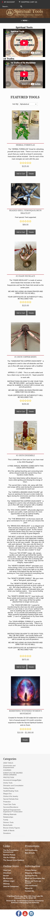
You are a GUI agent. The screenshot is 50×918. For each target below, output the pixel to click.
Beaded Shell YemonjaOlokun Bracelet (25, 211)
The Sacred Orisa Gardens (13, 860)
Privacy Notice (30, 870)
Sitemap (6, 884)
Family (5, 820)
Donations (7, 833)
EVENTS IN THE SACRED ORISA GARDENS (13, 774)
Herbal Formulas (25, 145)
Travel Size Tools (9, 804)
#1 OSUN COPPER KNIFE (25, 356)
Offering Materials (9, 814)
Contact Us (29, 891)
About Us (28, 888)
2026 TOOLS (8, 763)
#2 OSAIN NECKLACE (25, 276)
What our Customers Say (35, 878)
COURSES (7, 770)
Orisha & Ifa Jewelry (10, 796)
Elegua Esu (7, 794)
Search (6, 876)
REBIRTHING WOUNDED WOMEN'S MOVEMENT (25, 712)
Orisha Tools (7, 783)
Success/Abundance (10, 807)
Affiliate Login (9, 881)
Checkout (7, 873)
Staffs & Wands (8, 830)
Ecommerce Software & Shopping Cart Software (27, 901)
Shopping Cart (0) (29, 2)
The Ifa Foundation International (10, 851)
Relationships (8, 817)
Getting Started (8, 788)
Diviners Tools (8, 822)
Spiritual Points (31, 876)
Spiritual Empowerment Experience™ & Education (12, 811)
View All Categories (10, 886)
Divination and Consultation (13, 785)
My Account (9, 2)
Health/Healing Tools (10, 791)
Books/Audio (7, 825)
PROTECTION (8, 777)
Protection (7, 802)
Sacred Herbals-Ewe (10, 799)
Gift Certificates (31, 850)
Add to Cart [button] (21, 174)
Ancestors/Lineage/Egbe (12, 780)
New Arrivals (30, 853)
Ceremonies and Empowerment (9, 766)
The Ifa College (9, 857)
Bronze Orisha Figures (11, 828)
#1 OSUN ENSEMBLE (25, 455)
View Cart (7, 870)
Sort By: (15, 104)
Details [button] (31, 174)
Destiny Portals (9, 855)
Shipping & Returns (33, 873)
